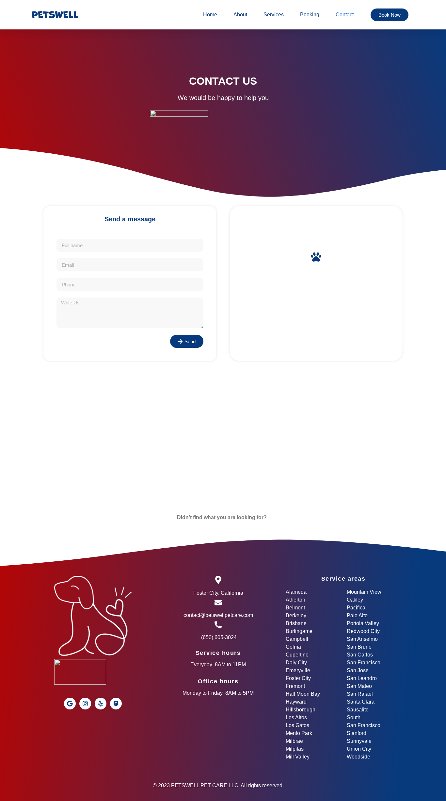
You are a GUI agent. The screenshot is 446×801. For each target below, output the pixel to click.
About (240, 14)
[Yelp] (100, 703)
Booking (309, 14)
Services (273, 14)
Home (210, 14)
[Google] (70, 703)
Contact (345, 14)
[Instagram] (85, 703)
